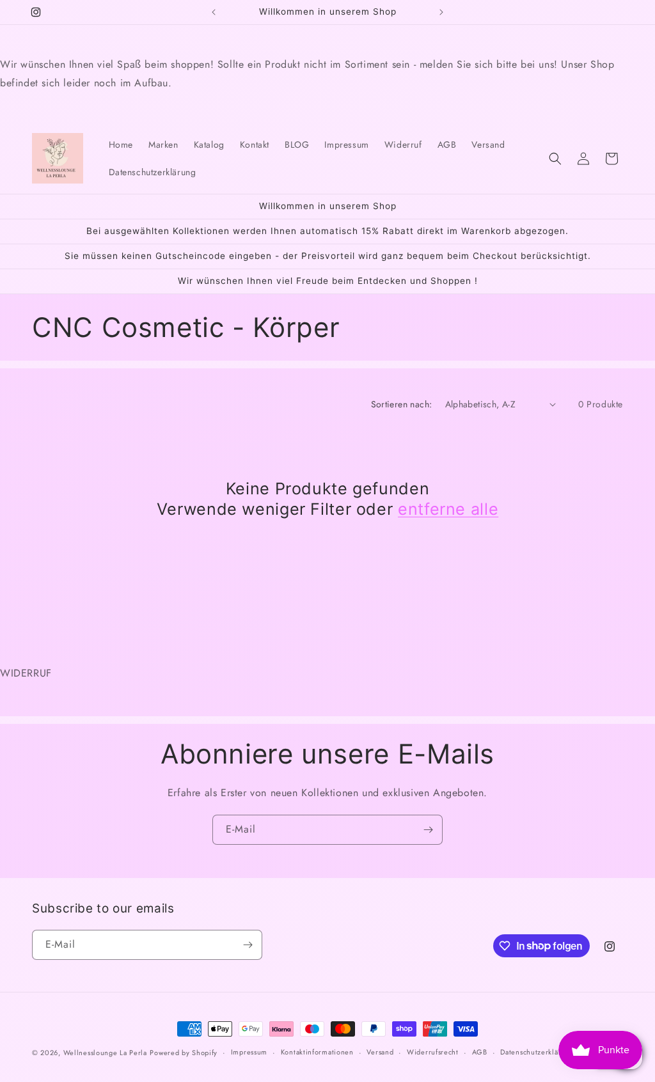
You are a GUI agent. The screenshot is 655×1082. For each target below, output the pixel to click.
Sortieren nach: (401, 404)
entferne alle (448, 509)
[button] (555, 159)
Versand (380, 1052)
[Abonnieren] (428, 830)
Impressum (249, 1052)
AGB (479, 1052)
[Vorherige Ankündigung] (214, 12)
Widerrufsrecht (433, 1052)
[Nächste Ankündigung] (441, 12)
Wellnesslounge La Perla (105, 1052)
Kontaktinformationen (317, 1052)
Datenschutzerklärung (537, 1052)
